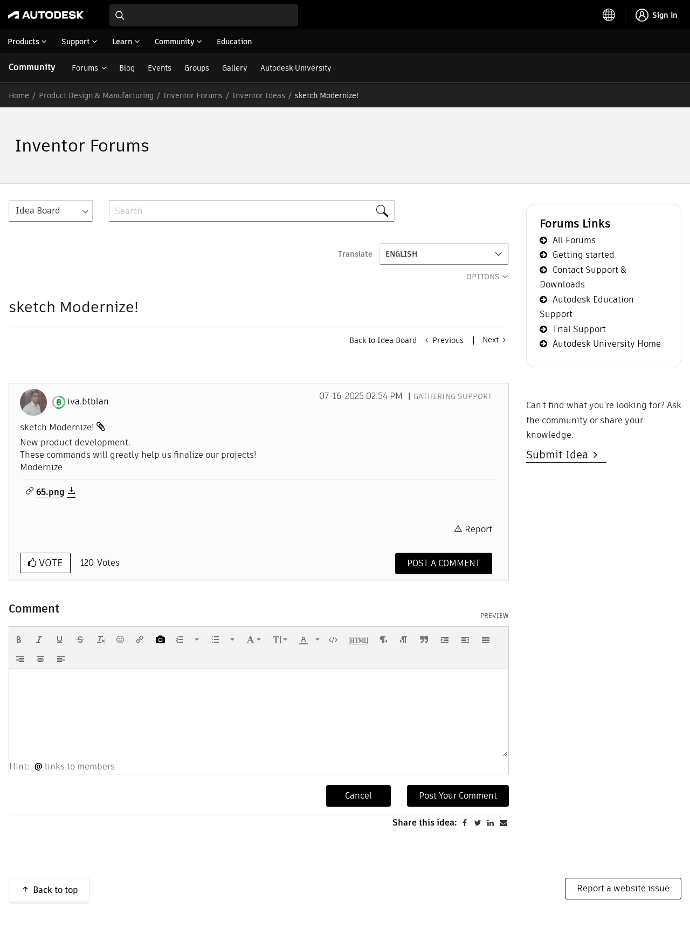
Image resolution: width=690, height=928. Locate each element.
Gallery (234, 68)
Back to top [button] (55, 890)
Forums (85, 68)
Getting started (584, 255)
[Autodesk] (46, 15)
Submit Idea (560, 454)
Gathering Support (452, 396)
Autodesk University (296, 68)
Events (159, 68)
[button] (19, 639)
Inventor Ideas (258, 95)
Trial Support (579, 329)
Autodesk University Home (607, 344)
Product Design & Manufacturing (96, 95)
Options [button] (483, 276)
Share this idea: (424, 822)
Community (32, 67)
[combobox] (203, 15)
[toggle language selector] (609, 15)
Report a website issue (623, 888)
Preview (494, 616)
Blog (127, 68)
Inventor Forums (193, 95)
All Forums (574, 240)
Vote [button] (49, 562)
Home (19, 95)
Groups (196, 68)
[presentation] (19, 639)
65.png (50, 492)
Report (478, 529)
